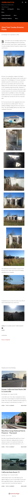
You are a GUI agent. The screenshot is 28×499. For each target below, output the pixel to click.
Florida (10, 325)
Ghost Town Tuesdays (17, 325)
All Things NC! (11, 9)
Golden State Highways (7, 18)
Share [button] (3, 330)
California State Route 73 (10, 472)
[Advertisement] (14, 354)
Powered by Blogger (14, 493)
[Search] (22, 2)
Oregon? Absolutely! (6, 15)
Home (3, 9)
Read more (23, 405)
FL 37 (6, 325)
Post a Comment (6, 339)
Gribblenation (8, 2)
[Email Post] (2, 328)
